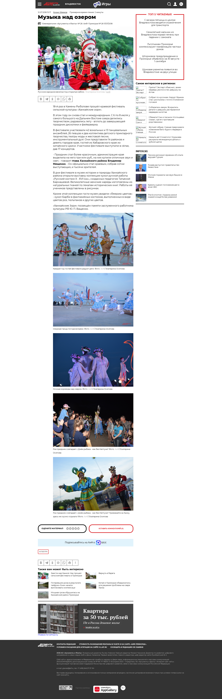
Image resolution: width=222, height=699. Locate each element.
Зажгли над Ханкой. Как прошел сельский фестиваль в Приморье (66, 574)
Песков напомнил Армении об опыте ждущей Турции (165, 156)
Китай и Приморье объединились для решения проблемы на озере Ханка (114, 585)
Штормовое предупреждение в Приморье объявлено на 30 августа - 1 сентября (159, 59)
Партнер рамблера (83, 688)
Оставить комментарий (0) (111, 529)
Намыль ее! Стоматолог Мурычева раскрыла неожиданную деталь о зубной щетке (165, 139)
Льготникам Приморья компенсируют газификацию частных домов (160, 47)
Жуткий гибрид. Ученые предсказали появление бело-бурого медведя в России (166, 129)
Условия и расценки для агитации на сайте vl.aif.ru (82, 647)
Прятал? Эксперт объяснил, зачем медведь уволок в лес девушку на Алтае (165, 89)
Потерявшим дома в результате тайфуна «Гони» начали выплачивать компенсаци (66, 585)
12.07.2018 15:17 (44, 12)
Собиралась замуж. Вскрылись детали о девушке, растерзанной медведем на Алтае (164, 109)
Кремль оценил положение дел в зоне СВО (163, 186)
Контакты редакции (66, 644)
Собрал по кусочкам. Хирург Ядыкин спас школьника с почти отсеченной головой (166, 99)
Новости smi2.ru (48, 634)
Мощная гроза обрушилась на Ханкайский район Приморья (65, 593)
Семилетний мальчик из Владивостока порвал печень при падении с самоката (160, 35)
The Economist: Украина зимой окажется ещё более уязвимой (162, 196)
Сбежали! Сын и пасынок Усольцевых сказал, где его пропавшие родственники (166, 119)
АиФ (108, 92)
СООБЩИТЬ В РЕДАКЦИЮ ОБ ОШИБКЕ (126, 647)
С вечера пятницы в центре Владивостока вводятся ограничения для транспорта (160, 23)
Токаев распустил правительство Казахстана (163, 166)
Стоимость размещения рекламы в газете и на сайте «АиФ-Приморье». (113, 644)
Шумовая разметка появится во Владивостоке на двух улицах (160, 70)
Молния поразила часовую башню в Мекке (165, 176)
